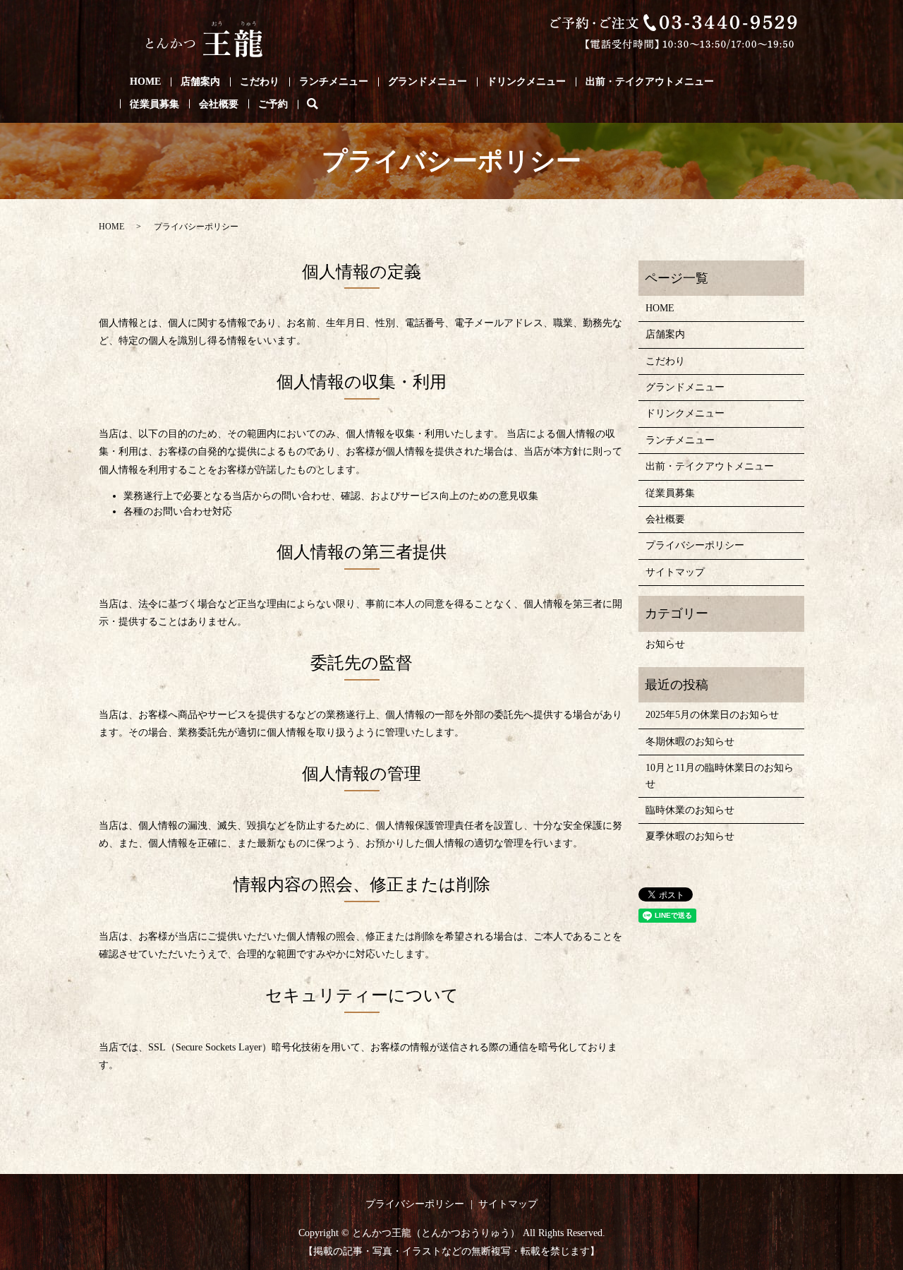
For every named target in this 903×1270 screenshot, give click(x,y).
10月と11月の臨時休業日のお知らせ (720, 775)
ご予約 (273, 104)
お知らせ (665, 644)
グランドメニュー (427, 81)
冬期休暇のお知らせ (690, 741)
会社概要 (218, 104)
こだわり (259, 81)
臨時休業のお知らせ (690, 810)
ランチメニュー (333, 81)
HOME (145, 81)
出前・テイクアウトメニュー (650, 81)
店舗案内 (200, 81)
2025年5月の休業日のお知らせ (712, 714)
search (322, 104)
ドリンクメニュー (526, 81)
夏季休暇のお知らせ (690, 836)
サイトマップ (675, 572)
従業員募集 (154, 104)
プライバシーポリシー (695, 545)
